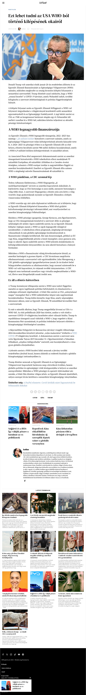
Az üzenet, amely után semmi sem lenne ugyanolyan (70, 595)
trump (50, 398)
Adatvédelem (6, 668)
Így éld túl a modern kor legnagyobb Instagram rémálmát (14, 516)
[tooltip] (31, 391)
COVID (35, 398)
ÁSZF (3, 672)
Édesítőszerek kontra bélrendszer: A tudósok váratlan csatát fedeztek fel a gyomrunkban (70, 555)
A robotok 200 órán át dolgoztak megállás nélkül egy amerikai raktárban (41, 555)
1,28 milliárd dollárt (25, 138)
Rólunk (4, 664)
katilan (24, 29)
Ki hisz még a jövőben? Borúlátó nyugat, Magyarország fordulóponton (13, 555)
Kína (42, 398)
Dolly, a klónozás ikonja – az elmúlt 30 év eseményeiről (14, 633)
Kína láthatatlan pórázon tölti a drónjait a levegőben (66, 431)
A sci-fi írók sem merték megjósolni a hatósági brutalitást (42, 516)
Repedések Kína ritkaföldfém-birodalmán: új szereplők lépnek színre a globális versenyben (41, 436)
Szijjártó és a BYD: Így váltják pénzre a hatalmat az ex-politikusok (18, 433)
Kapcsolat (5, 675)
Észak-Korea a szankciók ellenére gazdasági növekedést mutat (70, 516)
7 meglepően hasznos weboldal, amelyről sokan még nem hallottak (14, 595)
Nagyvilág (12, 9)
